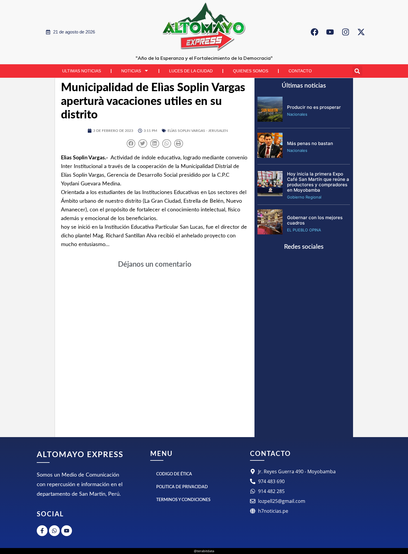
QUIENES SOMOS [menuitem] (250, 70)
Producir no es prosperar (314, 107)
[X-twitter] (361, 32)
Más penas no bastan (310, 143)
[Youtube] (330, 32)
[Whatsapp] (54, 530)
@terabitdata (204, 551)
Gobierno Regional (304, 197)
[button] (357, 71)
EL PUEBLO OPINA (304, 230)
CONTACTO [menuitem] (300, 70)
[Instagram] (345, 32)
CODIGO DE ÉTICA (174, 474)
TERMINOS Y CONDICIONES (183, 500)
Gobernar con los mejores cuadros (315, 220)
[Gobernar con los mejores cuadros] (270, 233)
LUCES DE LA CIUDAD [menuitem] (191, 70)
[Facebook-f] (42, 530)
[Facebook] (314, 32)
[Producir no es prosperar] (270, 120)
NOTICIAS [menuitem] (131, 70)
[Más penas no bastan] (270, 156)
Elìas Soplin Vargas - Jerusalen (198, 130)
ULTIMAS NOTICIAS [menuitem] (81, 70)
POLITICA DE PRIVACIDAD (182, 487)
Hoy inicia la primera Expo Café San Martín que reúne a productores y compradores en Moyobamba (318, 182)
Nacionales (297, 114)
